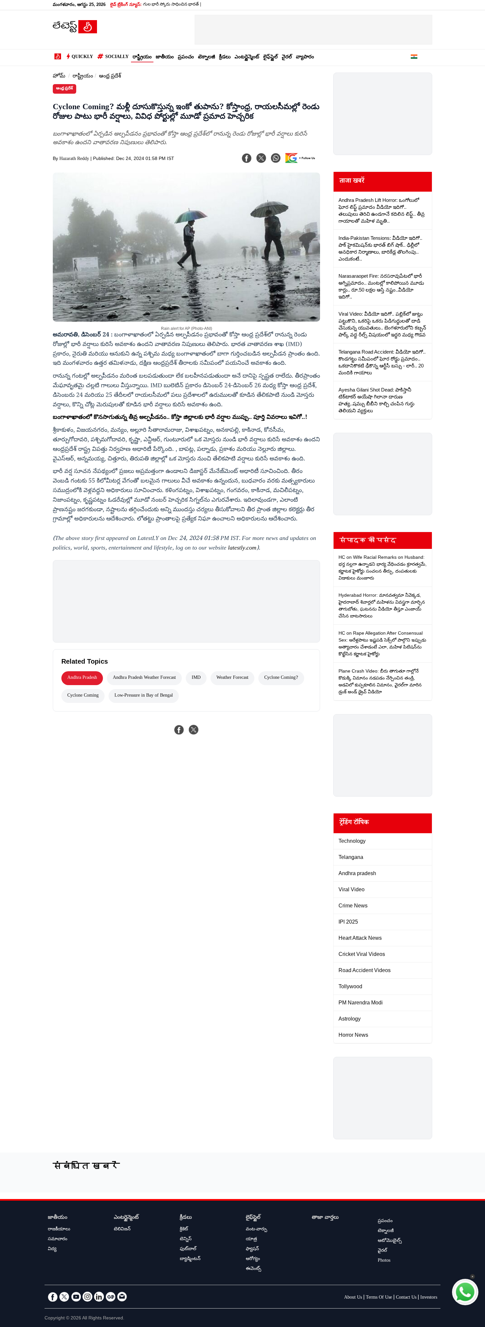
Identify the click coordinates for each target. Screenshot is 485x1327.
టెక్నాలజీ (206, 57)
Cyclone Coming (83, 696)
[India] (414, 57)
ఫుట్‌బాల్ (188, 1249)
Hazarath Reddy (74, 159)
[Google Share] (301, 162)
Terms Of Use (379, 1298)
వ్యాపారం (305, 57)
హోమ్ (59, 77)
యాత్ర (251, 1239)
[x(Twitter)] (261, 158)
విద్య (52, 1249)
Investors (428, 1298)
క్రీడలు (225, 57)
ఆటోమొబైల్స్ (390, 1241)
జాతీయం (165, 57)
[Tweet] (194, 730)
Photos (384, 1261)
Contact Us (406, 1298)
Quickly (82, 57)
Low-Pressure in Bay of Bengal (143, 696)
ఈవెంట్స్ (253, 1269)
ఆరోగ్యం (253, 1259)
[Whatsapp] (276, 158)
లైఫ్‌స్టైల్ (270, 57)
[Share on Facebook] (179, 730)
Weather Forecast (232, 678)
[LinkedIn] (99, 1297)
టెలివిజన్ (122, 1229)
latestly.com (242, 548)
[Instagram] (87, 1297)
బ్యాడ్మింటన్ (190, 1259)
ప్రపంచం (186, 57)
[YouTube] (76, 1297)
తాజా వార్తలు (325, 1218)
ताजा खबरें (352, 181)
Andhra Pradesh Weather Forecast (144, 678)
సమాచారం (57, 1239)
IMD (196, 678)
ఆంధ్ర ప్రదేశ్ (110, 77)
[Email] (122, 1297)
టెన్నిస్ (186, 1239)
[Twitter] (64, 1297)
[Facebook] (247, 158)
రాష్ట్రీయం (142, 57)
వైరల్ (287, 57)
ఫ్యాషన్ (252, 1249)
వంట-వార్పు (256, 1229)
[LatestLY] (75, 31)
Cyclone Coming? (281, 678)
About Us (353, 1298)
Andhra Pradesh (82, 678)
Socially (117, 57)
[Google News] (110, 1297)
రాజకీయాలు (59, 1229)
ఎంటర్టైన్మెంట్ (247, 57)
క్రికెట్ (184, 1229)
